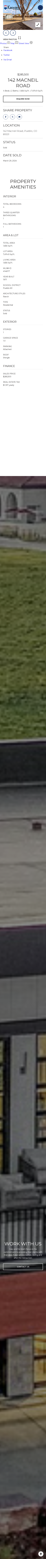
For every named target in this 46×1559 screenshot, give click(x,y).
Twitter (6, 55)
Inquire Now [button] (23, 99)
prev (6, 33)
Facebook (7, 50)
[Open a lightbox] (37, 24)
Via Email (7, 60)
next (13, 33)
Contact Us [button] (23, 1267)
